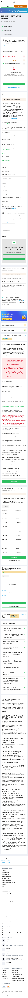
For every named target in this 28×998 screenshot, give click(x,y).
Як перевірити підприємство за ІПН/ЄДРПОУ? (12, 932)
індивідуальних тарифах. (21, 11)
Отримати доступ (7, 338)
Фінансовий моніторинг (7, 895)
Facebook (4, 970)
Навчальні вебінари (6, 880)
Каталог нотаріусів (6, 923)
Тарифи (4, 870)
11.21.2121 (4, 590)
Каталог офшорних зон (7, 917)
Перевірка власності (7, 897)
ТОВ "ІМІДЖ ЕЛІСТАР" (6, 862)
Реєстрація (21, 6)
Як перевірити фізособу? (7, 930)
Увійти (7, 6)
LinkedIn (4, 972)
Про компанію (5, 872)
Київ (19, 848)
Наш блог (4, 884)
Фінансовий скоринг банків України (10, 907)
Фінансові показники (7, 899)
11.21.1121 (4, 583)
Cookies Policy (15, 976)
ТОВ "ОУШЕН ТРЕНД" (5, 860)
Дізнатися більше (6, 319)
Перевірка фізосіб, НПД (7, 893)
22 (23, 300)
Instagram (4, 976)
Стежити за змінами (8, 26)
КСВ (3, 886)
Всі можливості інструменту (14, 560)
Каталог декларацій (6, 921)
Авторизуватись (14, 255)
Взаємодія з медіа (6, 876)
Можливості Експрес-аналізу (14, 87)
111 (20, 300)
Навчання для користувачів (8, 882)
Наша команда (5, 874)
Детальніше (23, 181)
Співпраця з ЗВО (6, 878)
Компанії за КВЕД (6, 914)
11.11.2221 (4, 595)
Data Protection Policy (17, 974)
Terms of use (15, 972)
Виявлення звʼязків (6, 903)
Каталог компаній (6, 912)
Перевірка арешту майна (8, 934)
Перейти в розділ (14, 481)
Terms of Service (16, 970)
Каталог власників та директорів (9, 919)
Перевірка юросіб (6, 891)
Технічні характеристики (18, 978)
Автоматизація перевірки (8, 901)
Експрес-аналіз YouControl (8, 905)
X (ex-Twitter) (5, 978)
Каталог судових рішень (7, 915)
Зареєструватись (14, 259)
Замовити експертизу (8, 34)
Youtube (4, 974)
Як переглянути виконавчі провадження (11, 928)
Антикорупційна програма (18, 980)
